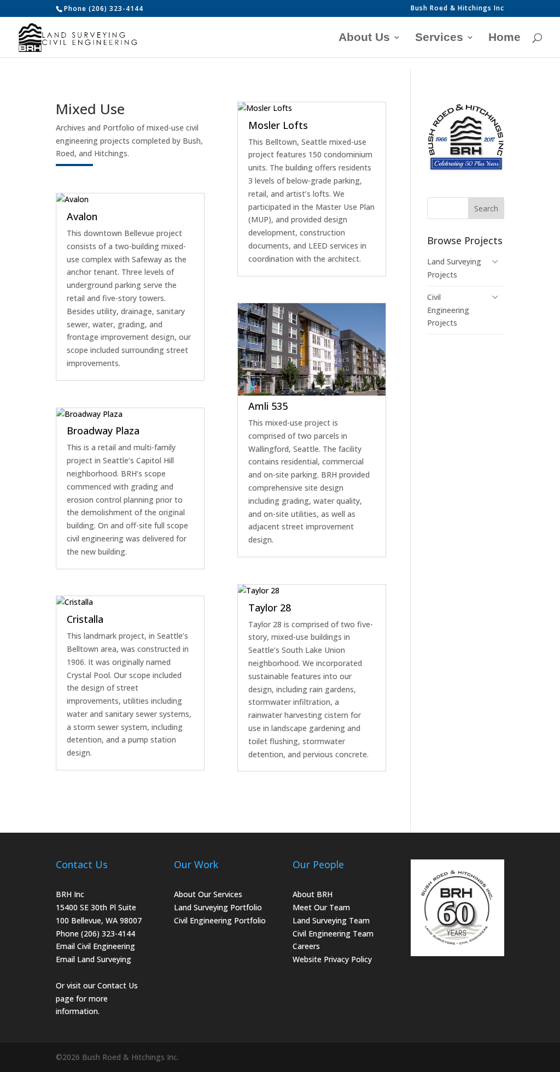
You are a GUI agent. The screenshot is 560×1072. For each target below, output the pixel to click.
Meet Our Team (321, 907)
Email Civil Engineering (95, 946)
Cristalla (85, 619)
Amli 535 (268, 406)
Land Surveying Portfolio (218, 907)
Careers (306, 946)
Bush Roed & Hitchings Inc (457, 9)
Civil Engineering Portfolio (220, 920)
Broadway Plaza (103, 430)
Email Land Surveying (93, 959)
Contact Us (117, 985)
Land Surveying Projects (454, 268)
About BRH (312, 894)
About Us (364, 38)
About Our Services (208, 894)
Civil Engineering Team (333, 933)
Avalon (82, 216)
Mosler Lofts (278, 125)
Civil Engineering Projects (448, 310)
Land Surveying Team (331, 920)
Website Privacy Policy (332, 959)
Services (439, 38)
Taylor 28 (269, 607)
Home (504, 38)
